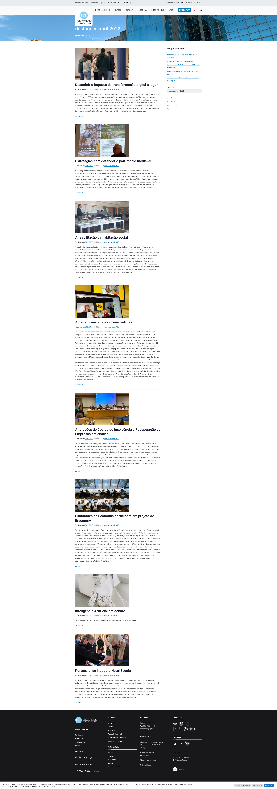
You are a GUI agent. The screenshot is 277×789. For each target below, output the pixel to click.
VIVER (171, 10)
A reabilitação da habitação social (101, 237)
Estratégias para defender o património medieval (113, 161)
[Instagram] (130, 3)
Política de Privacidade (182, 757)
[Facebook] (122, 3)
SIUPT (110, 723)
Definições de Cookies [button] (242, 785)
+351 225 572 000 (148, 752)
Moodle (110, 727)
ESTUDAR (129, 10)
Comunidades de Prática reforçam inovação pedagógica (183, 79)
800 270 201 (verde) (149, 726)
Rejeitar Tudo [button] (257, 785)
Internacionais (191, 3)
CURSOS (118, 10)
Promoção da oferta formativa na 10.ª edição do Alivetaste (183, 66)
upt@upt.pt (146, 755)
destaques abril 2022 (111, 89)
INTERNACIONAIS (157, 10)
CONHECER (106, 10)
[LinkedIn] (124, 3)
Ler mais (78, 116)
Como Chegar (146, 765)
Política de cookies (48, 786)
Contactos (116, 3)
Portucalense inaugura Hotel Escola (103, 671)
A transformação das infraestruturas (103, 322)
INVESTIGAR (142, 10)
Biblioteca (111, 730)
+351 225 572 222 (148, 723)
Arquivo (109, 3)
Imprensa (85, 3)
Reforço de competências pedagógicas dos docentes (182, 73)
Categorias (171, 87)
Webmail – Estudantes (115, 734)
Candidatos (171, 3)
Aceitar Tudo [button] (269, 785)
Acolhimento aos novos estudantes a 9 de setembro (182, 56)
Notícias (110, 752)
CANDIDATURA (184, 10)
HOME (97, 10)
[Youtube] (127, 3)
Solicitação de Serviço (115, 741)
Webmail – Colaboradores (117, 737)
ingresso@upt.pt (148, 729)
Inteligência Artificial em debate (100, 611)
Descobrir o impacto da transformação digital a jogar (116, 85)
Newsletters (94, 3)
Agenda (102, 3)
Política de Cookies (181, 760)
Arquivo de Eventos (114, 767)
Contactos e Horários (149, 760)
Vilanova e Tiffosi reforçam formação (180, 61)
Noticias (78, 3)
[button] (111, 10)
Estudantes (180, 3)
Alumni (199, 3)
